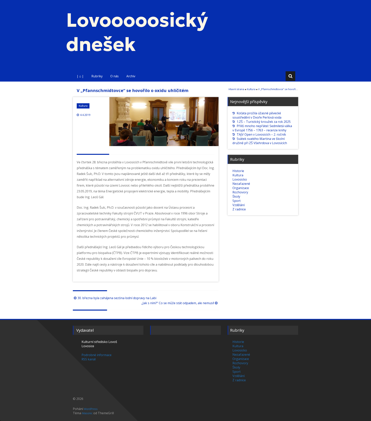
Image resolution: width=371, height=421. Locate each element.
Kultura (83, 106)
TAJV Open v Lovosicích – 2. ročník (261, 134)
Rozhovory (240, 192)
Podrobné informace (96, 355)
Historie (238, 171)
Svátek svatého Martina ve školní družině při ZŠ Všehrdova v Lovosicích (259, 141)
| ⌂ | (80, 76)
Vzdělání (238, 205)
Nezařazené (241, 184)
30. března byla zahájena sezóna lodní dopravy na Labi (116, 298)
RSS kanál (89, 359)
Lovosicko (239, 179)
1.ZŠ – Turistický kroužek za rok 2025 (264, 122)
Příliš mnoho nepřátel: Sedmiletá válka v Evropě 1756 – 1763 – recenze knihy (262, 128)
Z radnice (239, 209)
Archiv (130, 76)
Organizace (240, 188)
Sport (236, 201)
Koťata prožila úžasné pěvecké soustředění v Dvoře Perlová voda (256, 115)
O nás (114, 76)
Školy (236, 196)
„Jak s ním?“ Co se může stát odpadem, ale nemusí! (177, 303)
